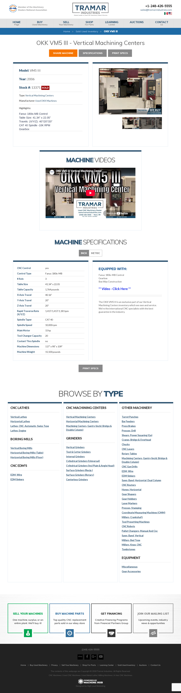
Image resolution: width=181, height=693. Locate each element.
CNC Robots (128, 526)
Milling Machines (105, 675)
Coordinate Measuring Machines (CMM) (143, 512)
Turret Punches (130, 416)
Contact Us (155, 665)
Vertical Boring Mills (21, 448)
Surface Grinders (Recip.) (79, 470)
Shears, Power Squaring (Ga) (137, 435)
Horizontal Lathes (20, 421)
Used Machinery (40, 23)
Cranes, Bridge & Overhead (136, 439)
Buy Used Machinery (38, 665)
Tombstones (128, 549)
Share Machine (63, 53)
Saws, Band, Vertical (133, 535)
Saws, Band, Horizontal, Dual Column (141, 480)
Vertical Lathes (18, 416)
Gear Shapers (129, 494)
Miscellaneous (130, 566)
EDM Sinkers (17, 479)
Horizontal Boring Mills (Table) (26, 452)
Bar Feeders (128, 421)
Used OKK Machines (46, 100)
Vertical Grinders (75, 447)
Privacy (54, 665)
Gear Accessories (131, 571)
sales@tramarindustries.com (156, 9)
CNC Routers (129, 485)
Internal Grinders (75, 456)
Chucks (126, 444)
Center (111, 23)
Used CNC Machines (72, 675)
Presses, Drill (129, 430)
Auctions (143, 665)
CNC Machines (55, 675)
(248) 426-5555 (90, 649)
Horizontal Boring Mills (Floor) (26, 457)
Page (17, 23)
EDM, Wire (16, 474)
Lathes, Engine (18, 430)
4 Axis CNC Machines (123, 675)
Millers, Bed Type (131, 540)
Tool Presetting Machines (136, 521)
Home (66, 31)
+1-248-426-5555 (158, 6)
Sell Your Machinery (70, 665)
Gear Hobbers (129, 498)
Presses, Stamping (132, 507)
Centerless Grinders (77, 479)
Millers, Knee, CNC (132, 544)
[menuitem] (16, 23)
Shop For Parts (89, 665)
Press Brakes (129, 426)
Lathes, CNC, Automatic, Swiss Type (29, 426)
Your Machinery (66, 23)
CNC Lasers (128, 449)
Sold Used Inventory (87, 31)
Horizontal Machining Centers (82, 421)
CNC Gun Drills (130, 466)
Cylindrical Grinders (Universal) (83, 461)
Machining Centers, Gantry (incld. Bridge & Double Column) (89, 428)
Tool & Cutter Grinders (78, 451)
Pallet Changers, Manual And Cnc (140, 530)
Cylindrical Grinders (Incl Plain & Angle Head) (90, 465)
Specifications (93, 53)
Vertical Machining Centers (39, 95)
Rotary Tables (129, 453)
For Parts (89, 23)
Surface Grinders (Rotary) (80, 474)
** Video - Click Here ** (115, 289)
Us (161, 23)
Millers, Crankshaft (132, 517)
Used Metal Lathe (90, 675)
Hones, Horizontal (131, 489)
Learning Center (107, 665)
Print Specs (120, 53)
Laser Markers (129, 503)
